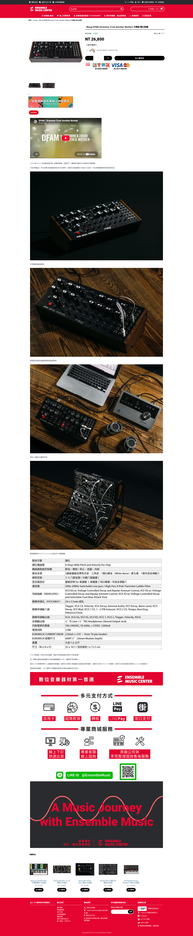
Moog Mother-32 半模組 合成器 (62, 881)
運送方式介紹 (90, 915)
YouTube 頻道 (145, 919)
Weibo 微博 (144, 923)
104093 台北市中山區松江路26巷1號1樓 (96, 911)
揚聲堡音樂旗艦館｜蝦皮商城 (149, 926)
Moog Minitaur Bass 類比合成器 (85, 881)
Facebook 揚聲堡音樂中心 (149, 913)
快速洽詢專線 (90, 908)
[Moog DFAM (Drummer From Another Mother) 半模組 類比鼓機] (55, 52)
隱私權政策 (60, 910)
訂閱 (130, 911)
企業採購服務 (61, 914)
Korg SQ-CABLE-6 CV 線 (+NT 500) (107, 50)
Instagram (143, 916)
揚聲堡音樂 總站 (153, 909)
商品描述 (34, 112)
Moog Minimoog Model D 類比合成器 (131, 881)
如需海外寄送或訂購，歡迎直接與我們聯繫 (96, 919)
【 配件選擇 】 (91, 45)
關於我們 (60, 907)
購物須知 (60, 917)
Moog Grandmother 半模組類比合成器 (39, 881)
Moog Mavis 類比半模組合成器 (108, 881)
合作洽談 (60, 912)
